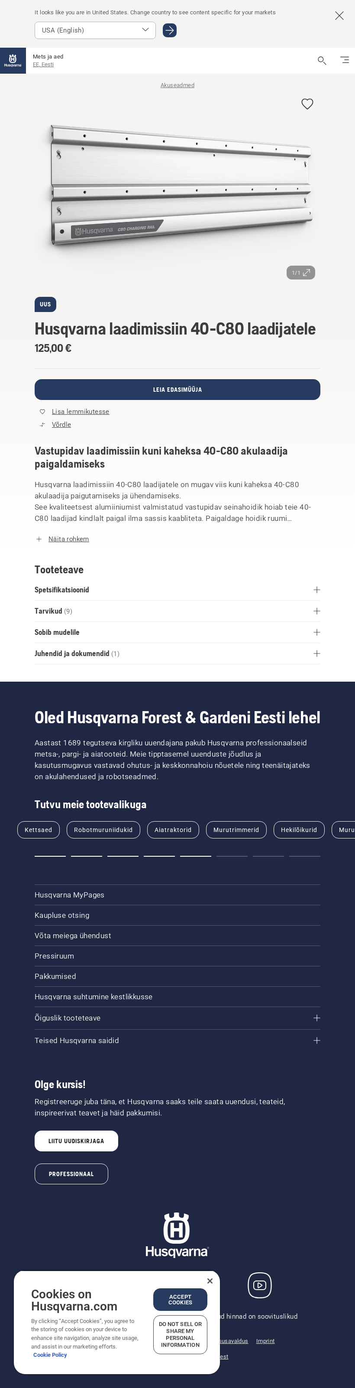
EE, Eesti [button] (43, 64)
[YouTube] (260, 1285)
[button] (307, 104)
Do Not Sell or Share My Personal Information (180, 1334)
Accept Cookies (180, 1300)
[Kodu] (13, 61)
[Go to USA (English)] (170, 30)
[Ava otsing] (322, 60)
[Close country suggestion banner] (339, 16)
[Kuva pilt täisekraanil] (177, 188)
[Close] (210, 1280)
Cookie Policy (50, 1355)
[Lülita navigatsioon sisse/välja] (344, 60)
